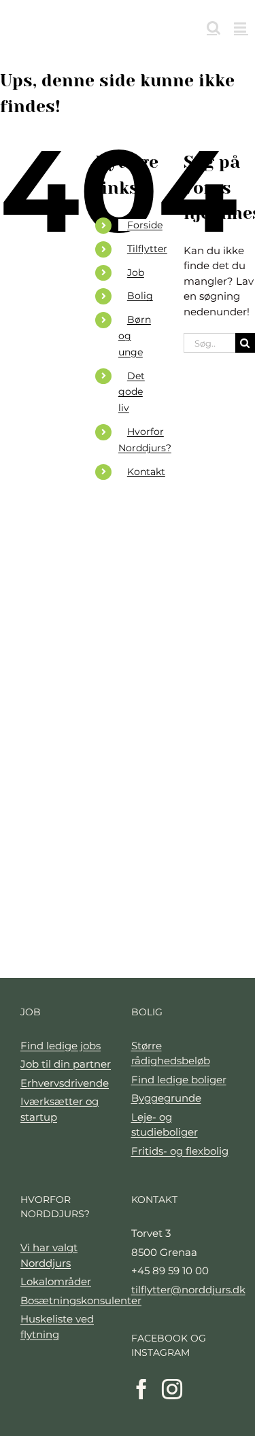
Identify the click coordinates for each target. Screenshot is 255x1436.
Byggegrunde (166, 1097)
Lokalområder (55, 1281)
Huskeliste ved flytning (57, 1326)
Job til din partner (65, 1063)
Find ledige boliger (178, 1079)
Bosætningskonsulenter (72, 1300)
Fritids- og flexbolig (179, 1150)
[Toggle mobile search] (213, 27)
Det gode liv (131, 392)
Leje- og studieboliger (164, 1124)
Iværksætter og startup (59, 1109)
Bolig (140, 296)
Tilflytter (147, 249)
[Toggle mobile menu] (241, 27)
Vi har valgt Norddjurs (49, 1255)
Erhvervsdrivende (64, 1082)
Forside (145, 225)
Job (135, 272)
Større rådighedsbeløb (170, 1053)
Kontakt (146, 472)
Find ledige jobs (60, 1045)
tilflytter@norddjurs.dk (183, 1289)
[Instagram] (172, 1389)
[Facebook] (141, 1389)
